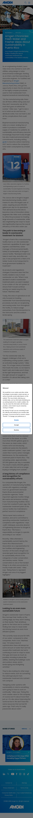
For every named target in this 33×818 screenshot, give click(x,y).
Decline (16, 430)
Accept (16, 425)
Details (16, 420)
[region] (16, 409)
